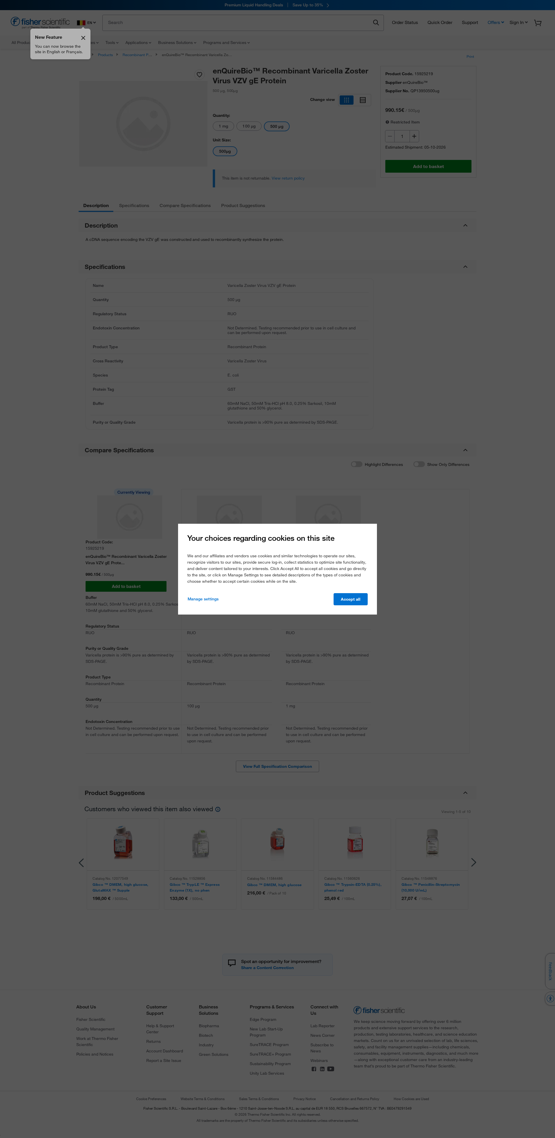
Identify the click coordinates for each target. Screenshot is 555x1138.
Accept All (350, 599)
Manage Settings (203, 599)
